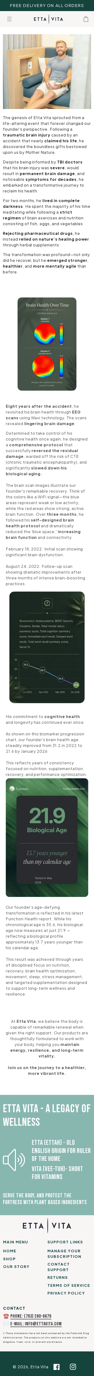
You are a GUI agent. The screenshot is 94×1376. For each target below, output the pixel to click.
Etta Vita (39, 1366)
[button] (9, 19)
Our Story (16, 1266)
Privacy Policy (66, 1293)
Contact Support (58, 1267)
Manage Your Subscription (64, 1253)
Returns (57, 1277)
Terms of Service (68, 1285)
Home (9, 1250)
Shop (9, 1258)
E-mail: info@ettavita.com (36, 1324)
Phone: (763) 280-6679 (30, 1316)
